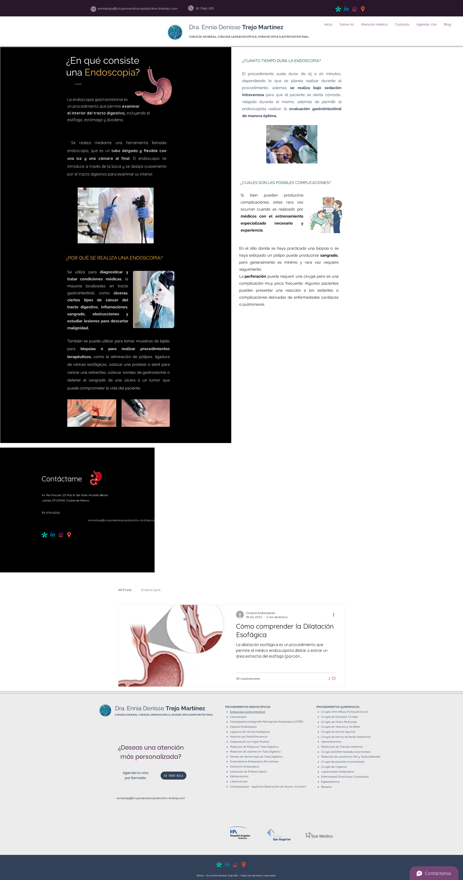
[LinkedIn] (346, 9)
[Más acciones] (335, 615)
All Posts (125, 590)
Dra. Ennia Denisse (236, 27)
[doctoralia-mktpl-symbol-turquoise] (338, 9)
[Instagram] (354, 9)
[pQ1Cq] (363, 9)
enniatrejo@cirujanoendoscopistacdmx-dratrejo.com (123, 520)
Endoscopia (150, 590)
